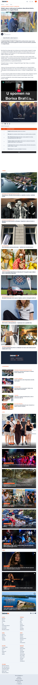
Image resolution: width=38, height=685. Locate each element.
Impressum (19, 677)
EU (2, 622)
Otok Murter (22, 625)
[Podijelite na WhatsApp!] (9, 123)
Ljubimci (21, 659)
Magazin (22, 645)
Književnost (4, 651)
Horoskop (21, 658)
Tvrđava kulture (5, 647)
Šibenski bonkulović (5, 665)
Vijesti (3, 617)
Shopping (21, 647)
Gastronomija (22, 654)
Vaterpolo (21, 639)
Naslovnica (2, 4)
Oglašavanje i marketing (19, 680)
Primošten (22, 628)
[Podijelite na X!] (7, 123)
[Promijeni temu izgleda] (27, 1)
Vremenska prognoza (6, 625)
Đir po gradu (4, 628)
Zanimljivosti (22, 661)
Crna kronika (4, 626)
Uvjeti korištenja (19, 678)
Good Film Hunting (5, 669)
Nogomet (21, 634)
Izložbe (3, 652)
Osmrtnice (12, 358)
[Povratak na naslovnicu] (14, 1)
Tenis (21, 641)
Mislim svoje (4, 671)
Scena (3, 632)
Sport (21, 632)
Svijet (3, 624)
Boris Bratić (7, 126)
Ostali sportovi (22, 642)
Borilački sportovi (23, 638)
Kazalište (3, 648)
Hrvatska (3, 621)
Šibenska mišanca (5, 672)
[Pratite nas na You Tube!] (35, 613)
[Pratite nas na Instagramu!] (33, 613)
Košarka (21, 635)
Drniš (21, 622)
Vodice (21, 618)
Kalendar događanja (19, 358)
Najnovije (3, 618)
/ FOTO (3, 412)
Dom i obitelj (22, 655)
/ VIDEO (3, 550)
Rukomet (21, 637)
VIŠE (19, 152)
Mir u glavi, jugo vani (5, 667)
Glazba (3, 637)
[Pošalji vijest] (32, 1)
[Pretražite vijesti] (30, 1)
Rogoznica (22, 629)
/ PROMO (4, 170)
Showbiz (3, 634)
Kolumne (4, 664)
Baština (3, 654)
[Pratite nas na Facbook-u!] (30, 613)
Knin (21, 621)
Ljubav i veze (22, 656)
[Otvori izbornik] (36, 1)
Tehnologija (22, 651)
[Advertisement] (19, 162)
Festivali (3, 638)
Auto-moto (22, 652)
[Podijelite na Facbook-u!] (5, 123)
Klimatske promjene (5, 629)
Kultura (3, 645)
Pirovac (21, 626)
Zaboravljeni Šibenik (5, 668)
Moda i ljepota (22, 648)
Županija (7, 4)
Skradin (11, 4)
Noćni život (4, 635)
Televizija (3, 639)
